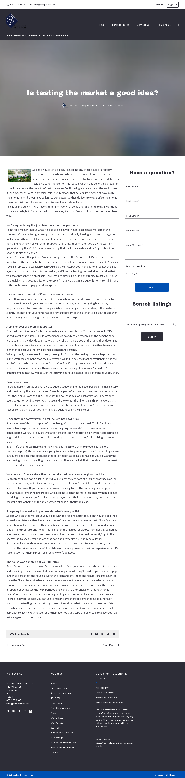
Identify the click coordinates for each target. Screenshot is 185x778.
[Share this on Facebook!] (90, 634)
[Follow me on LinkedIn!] (19, 711)
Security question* (135, 266)
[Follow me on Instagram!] (13, 711)
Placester (174, 775)
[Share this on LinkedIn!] (102, 634)
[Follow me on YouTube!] (25, 711)
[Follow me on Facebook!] (7, 711)
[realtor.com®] (30, 711)
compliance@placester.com (109, 713)
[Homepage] (16, 22)
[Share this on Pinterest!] (108, 634)
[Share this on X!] (96, 634)
